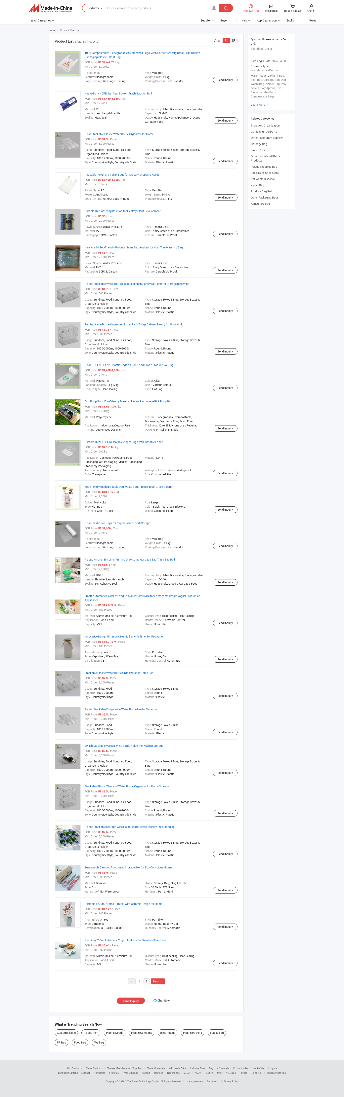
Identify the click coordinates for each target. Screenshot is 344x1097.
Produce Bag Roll (261, 191)
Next (158, 981)
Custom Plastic (66, 1033)
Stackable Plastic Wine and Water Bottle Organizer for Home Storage (127, 786)
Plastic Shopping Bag (264, 166)
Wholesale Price (177, 1068)
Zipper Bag (257, 185)
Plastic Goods (114, 1033)
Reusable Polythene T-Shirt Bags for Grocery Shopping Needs (122, 174)
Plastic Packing (192, 1033)
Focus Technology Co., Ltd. (146, 1081)
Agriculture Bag (260, 203)
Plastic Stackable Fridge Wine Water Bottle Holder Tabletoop (121, 709)
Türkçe (243, 1072)
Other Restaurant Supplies (267, 138)
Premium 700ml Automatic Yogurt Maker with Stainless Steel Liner (125, 940)
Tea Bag (99, 1042)
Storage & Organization (265, 125)
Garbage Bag (259, 144)
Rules (312, 20)
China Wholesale (156, 1068)
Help (244, 20)
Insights (272, 1068)
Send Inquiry (225, 80)
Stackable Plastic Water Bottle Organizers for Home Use (119, 673)
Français (114, 1072)
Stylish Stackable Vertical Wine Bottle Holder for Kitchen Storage (124, 746)
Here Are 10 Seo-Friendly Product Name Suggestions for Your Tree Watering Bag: (134, 247)
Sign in (311, 10)
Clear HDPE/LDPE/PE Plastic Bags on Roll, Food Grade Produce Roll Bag (129, 365)
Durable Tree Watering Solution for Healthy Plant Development (123, 211)
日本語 (209, 1072)
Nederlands (173, 1072)
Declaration (213, 1081)
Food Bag (80, 1042)
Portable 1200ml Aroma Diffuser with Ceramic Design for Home (123, 904)
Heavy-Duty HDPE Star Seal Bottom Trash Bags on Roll (118, 93)
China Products (94, 1068)
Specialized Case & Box (265, 173)
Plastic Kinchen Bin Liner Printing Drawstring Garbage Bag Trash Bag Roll (130, 559)
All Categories (42, 20)
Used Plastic (167, 1033)
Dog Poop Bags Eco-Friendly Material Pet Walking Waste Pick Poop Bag (128, 401)
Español (85, 1072)
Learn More (260, 104)
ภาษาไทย (231, 1072)
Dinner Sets (258, 150)
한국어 (198, 1072)
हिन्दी (219, 1072)
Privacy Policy (231, 1081)
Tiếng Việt (256, 1072)
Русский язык (130, 1072)
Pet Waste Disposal (263, 179)
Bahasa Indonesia (276, 1072)
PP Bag (61, 1042)
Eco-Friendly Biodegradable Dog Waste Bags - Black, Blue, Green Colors (128, 487)
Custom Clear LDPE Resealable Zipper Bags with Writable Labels (124, 442)
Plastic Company (141, 1033)
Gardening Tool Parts (264, 131)
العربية (187, 1072)
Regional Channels (219, 1068)
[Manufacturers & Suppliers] (50, 8)
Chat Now (163, 1000)
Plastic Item (91, 1033)
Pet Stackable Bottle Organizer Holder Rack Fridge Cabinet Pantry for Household (134, 324)
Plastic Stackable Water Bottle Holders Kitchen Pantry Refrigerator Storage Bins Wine (137, 284)
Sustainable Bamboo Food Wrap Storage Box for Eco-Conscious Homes (129, 867)
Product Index (240, 1068)
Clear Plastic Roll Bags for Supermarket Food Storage (117, 523)
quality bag (217, 1033)
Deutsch (158, 1072)
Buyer (224, 20)
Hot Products (74, 1068)
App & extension (267, 20)
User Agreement (194, 1081)
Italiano (146, 1072)
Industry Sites (197, 1068)
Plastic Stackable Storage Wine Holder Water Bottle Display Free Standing (130, 827)
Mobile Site (258, 1068)
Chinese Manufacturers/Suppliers (125, 1068)
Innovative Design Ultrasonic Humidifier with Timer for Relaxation (124, 636)
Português (99, 1072)
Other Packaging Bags (265, 197)
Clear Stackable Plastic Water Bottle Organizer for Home (119, 134)
